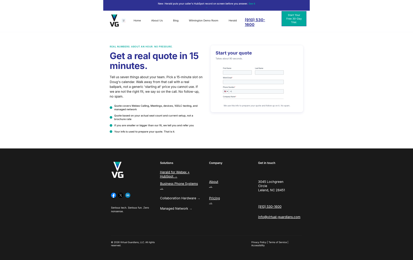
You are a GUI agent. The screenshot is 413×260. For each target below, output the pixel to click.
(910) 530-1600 (255, 22)
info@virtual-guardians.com (279, 217)
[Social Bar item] (113, 195)
